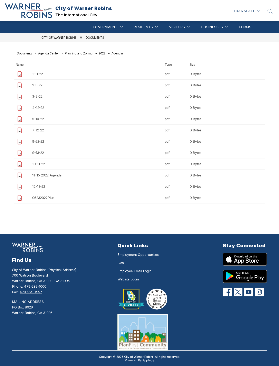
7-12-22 (38, 130)
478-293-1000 (35, 286)
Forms (245, 27)
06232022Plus (43, 198)
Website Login (128, 279)
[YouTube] (248, 292)
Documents (95, 37)
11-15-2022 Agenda (46, 175)
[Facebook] (227, 292)
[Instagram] (259, 292)
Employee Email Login (134, 271)
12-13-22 (38, 186)
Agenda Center (48, 53)
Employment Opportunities (138, 255)
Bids (120, 263)
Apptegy (148, 360)
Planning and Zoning (79, 53)
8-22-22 (38, 141)
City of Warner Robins (59, 37)
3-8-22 (37, 96)
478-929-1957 (31, 292)
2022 (102, 53)
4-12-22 (38, 108)
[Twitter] (238, 292)
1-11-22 (37, 74)
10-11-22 (38, 164)
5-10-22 (38, 119)
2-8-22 (37, 85)
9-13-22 (38, 153)
